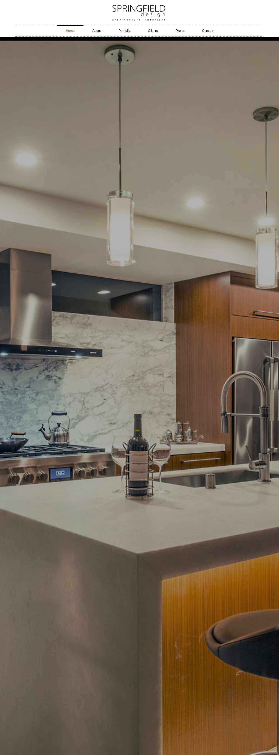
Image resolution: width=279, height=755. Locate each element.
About (96, 30)
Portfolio (124, 30)
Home (70, 30)
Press (180, 30)
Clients (153, 30)
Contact (207, 30)
